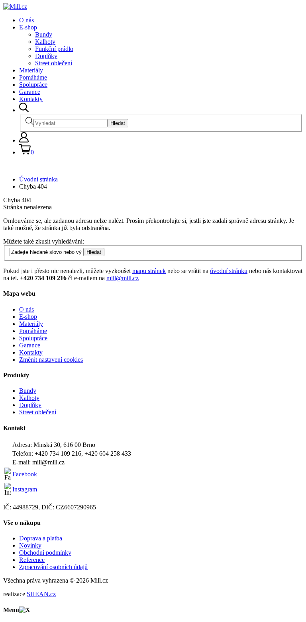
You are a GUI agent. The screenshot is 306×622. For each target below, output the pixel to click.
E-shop (28, 27)
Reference (32, 559)
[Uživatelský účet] (24, 140)
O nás (26, 20)
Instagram (24, 489)
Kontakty (31, 99)
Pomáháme (33, 77)
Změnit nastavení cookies (51, 359)
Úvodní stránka (38, 179)
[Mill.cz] (15, 6)
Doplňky (46, 56)
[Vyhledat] (24, 110)
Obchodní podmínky (45, 552)
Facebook (24, 474)
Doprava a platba (40, 538)
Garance (29, 91)
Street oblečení (53, 63)
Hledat (117, 123)
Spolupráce (33, 84)
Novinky (30, 545)
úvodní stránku (228, 270)
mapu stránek (149, 270)
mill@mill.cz (122, 278)
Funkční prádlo (54, 48)
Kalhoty (45, 41)
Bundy (43, 34)
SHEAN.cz (41, 594)
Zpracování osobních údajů (53, 567)
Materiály (31, 70)
